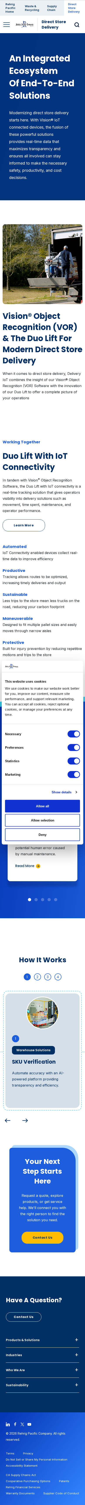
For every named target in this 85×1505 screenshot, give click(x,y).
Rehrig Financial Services (23, 1487)
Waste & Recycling (32, 8)
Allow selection (42, 820)
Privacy (28, 1453)
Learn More (24, 525)
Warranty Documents (20, 1493)
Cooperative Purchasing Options (28, 1481)
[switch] (74, 747)
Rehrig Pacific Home (10, 7)
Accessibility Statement (21, 1465)
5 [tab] (55, 900)
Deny (42, 834)
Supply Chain (52, 8)
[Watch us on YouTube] (29, 1424)
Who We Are (15, 1370)
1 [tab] (29, 900)
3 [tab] (42, 900)
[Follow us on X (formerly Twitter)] (22, 1424)
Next (24, 1119)
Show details (61, 792)
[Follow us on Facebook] (15, 1424)
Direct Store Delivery (74, 7)
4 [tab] (49, 900)
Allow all (42, 806)
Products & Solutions (23, 1340)
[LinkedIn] (8, 1424)
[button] (78, 24)
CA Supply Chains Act (21, 1475)
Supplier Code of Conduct (61, 1493)
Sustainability (17, 1385)
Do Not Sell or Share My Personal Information (36, 1459)
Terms (10, 1453)
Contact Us (43, 1237)
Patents (64, 1481)
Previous (6, 1119)
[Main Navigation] (7, 25)
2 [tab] (36, 900)
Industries (14, 1355)
